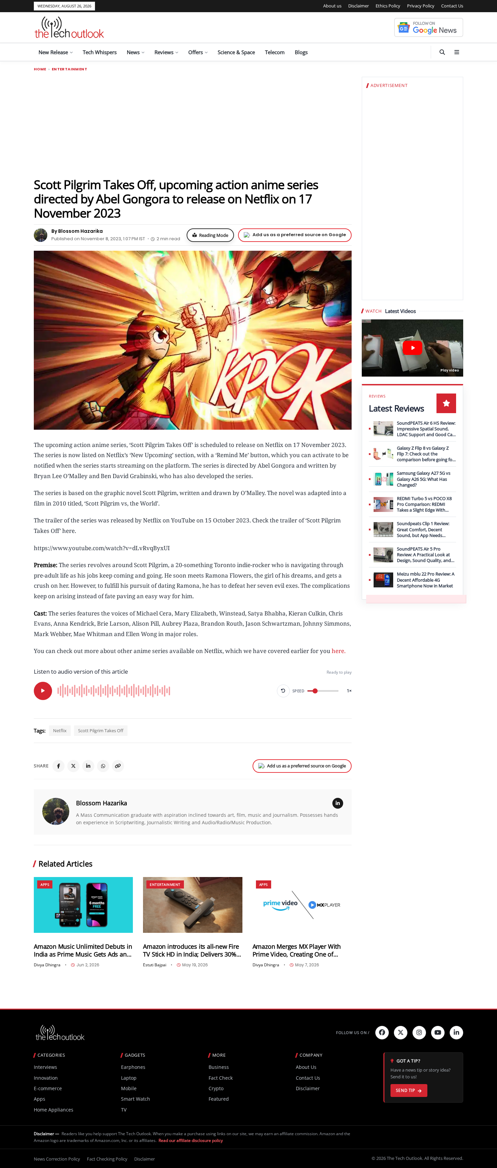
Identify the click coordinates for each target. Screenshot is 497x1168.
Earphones (133, 1067)
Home (40, 69)
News (133, 52)
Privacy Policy (420, 6)
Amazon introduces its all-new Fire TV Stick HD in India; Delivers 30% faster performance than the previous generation (191, 950)
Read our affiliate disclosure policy (191, 1140)
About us (332, 6)
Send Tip (405, 1090)
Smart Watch (135, 1099)
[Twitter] (400, 1032)
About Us (306, 1067)
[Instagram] (419, 1032)
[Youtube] (438, 1032)
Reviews (164, 52)
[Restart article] (283, 690)
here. (339, 651)
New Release (53, 52)
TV (123, 1109)
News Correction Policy (57, 1159)
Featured (219, 1099)
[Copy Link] (118, 766)
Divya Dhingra (47, 965)
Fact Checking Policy (107, 1159)
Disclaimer (358, 6)
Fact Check (221, 1078)
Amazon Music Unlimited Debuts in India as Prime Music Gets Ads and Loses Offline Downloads (83, 950)
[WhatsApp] (103, 766)
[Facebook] (58, 766)
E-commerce (48, 1088)
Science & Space (236, 52)
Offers (195, 52)
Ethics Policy (388, 6)
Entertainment (69, 69)
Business (219, 1067)
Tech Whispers (100, 52)
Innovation (46, 1078)
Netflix (60, 730)
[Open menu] (456, 52)
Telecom (275, 52)
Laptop (129, 1078)
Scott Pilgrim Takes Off (100, 730)
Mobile (129, 1088)
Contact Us (452, 6)
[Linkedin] (456, 1032)
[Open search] (442, 52)
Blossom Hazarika (101, 803)
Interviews (45, 1067)
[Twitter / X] (73, 766)
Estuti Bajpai (154, 965)
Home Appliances (53, 1109)
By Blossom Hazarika (77, 231)
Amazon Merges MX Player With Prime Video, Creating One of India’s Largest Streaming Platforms (302, 950)
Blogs (301, 52)
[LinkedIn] (88, 766)
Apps (45, 884)
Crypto (216, 1088)
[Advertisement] (193, 124)
